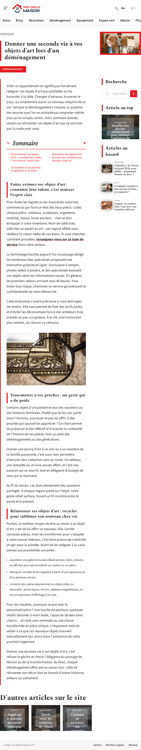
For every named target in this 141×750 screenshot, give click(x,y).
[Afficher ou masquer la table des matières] (62, 143)
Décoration (119, 162)
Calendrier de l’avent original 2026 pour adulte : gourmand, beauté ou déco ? (126, 170)
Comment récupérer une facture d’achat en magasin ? (126, 189)
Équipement (46, 710)
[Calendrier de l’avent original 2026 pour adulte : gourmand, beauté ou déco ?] (107, 169)
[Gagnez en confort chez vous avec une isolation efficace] (107, 205)
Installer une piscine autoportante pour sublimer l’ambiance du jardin (120, 133)
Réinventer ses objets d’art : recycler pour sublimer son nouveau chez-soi (67, 157)
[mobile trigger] (7, 8)
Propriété (77, 710)
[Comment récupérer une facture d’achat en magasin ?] (107, 188)
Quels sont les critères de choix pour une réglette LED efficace (46, 731)
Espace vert (120, 123)
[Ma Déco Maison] (26, 8)
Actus (116, 183)
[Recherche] (116, 8)
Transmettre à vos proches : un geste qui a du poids (26, 169)
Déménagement (13, 69)
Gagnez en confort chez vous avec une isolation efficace (125, 206)
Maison (14, 710)
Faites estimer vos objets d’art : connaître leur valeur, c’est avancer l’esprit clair (26, 157)
